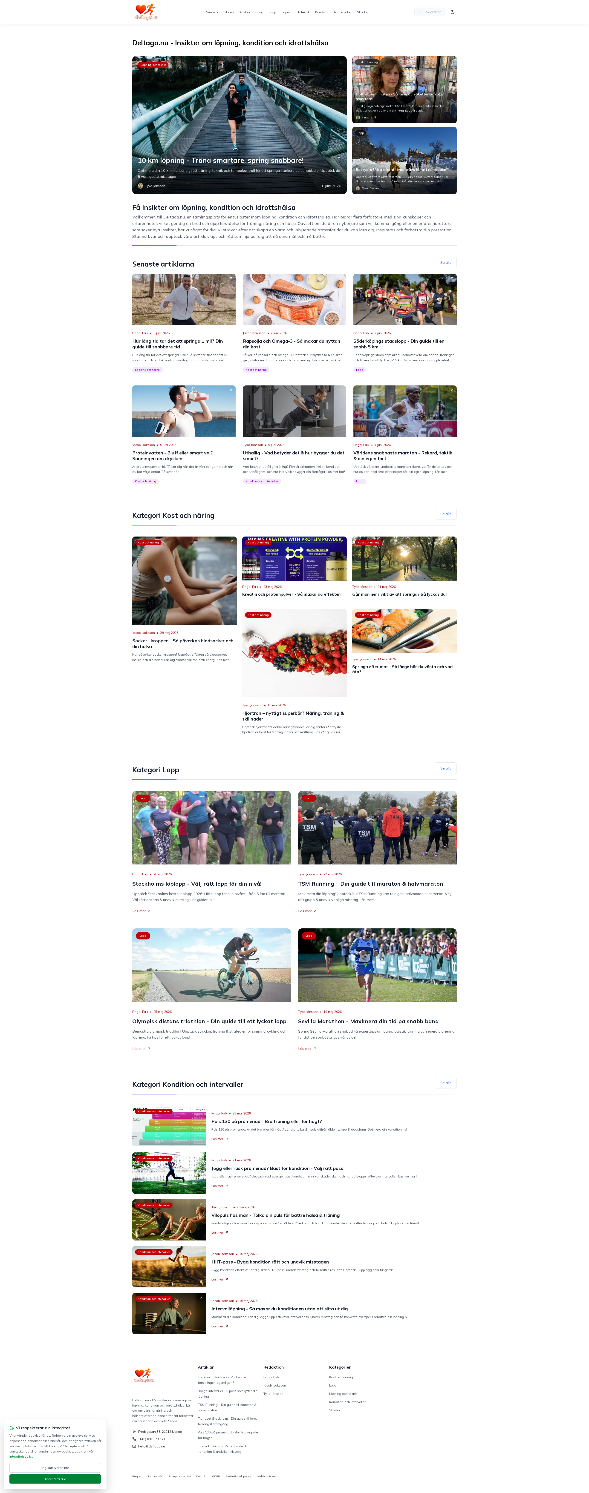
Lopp (272, 12)
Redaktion (273, 1367)
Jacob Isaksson (254, 333)
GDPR (216, 1476)
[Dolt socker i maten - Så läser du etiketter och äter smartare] (404, 89)
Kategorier (340, 1367)
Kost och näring (251, 12)
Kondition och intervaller (333, 12)
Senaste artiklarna (220, 12)
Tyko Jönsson (253, 445)
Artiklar (206, 1367)
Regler (136, 1476)
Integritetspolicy (180, 1476)
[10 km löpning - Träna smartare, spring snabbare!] (239, 125)
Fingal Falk (140, 333)
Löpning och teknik (296, 12)
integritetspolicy (21, 1456)
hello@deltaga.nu (151, 1446)
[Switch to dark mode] (452, 12)
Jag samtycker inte (55, 1468)
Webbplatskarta (268, 1476)
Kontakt (201, 1476)
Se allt (445, 262)
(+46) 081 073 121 (151, 1439)
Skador (362, 12)
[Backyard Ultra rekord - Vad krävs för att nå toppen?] (404, 160)
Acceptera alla (55, 1479)
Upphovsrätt (155, 1476)
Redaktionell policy (238, 1476)
